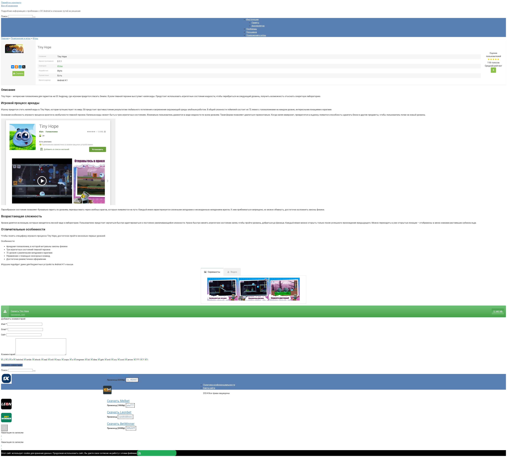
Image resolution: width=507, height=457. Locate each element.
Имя (4, 324)
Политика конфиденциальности (219, 385)
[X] (23, 66)
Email (4, 329)
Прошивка (251, 32)
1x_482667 (132, 380)
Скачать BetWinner (121, 424)
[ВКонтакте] (12, 66)
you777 (130, 405)
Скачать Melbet (118, 401)
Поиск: (4, 16)
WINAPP (131, 428)
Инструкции (252, 19)
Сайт (3, 334)
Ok (139, 453)
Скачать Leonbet (119, 412)
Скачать (19, 73)
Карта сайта (209, 388)
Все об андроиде (9, 5)
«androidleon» (125, 417)
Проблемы (251, 29)
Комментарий (8, 354)
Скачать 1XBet (117, 375)
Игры (60, 66)
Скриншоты (214, 272)
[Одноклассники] (16, 66)
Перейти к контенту (11, 2)
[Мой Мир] (20, 66)
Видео (234, 272)
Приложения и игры (256, 35)
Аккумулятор (258, 26)
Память (255, 22)
